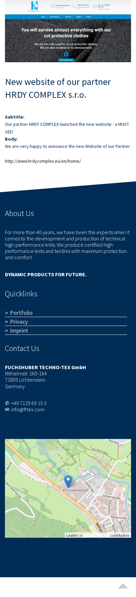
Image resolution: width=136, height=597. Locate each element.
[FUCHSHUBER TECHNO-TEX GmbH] (68, 481)
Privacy (19, 321)
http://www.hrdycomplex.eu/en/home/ (43, 161)
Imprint (19, 330)
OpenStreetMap (96, 535)
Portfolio (21, 312)
